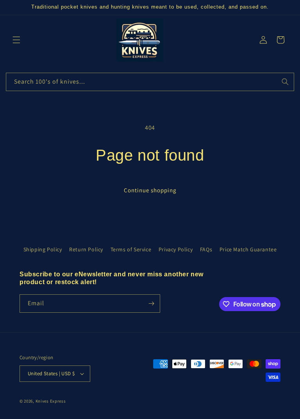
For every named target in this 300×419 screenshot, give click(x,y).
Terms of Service (131, 249)
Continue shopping (150, 190)
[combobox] (150, 82)
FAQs (206, 249)
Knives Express (51, 401)
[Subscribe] (151, 303)
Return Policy (86, 249)
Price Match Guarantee (248, 249)
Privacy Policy (176, 249)
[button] (16, 39)
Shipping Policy (42, 249)
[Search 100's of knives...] (285, 81)
